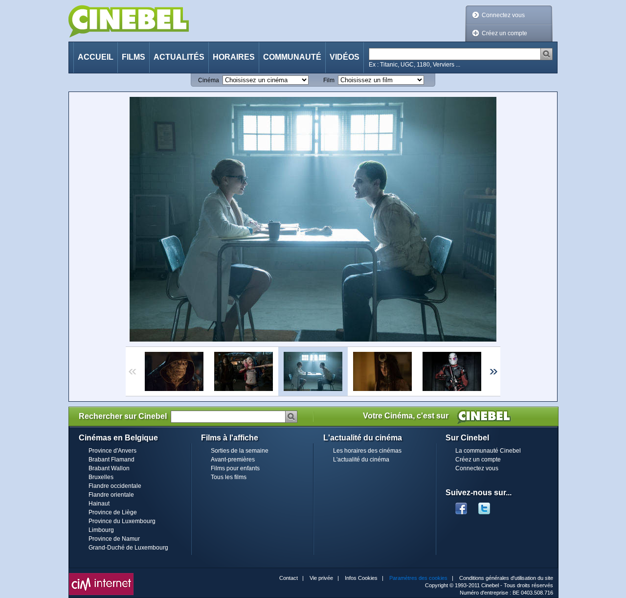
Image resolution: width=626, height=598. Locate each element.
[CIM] (101, 575)
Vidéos (344, 57)
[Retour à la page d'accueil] (128, 21)
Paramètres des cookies (418, 578)
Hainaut (99, 503)
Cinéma (208, 80)
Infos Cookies (361, 578)
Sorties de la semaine (239, 450)
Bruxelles (101, 477)
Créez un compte (504, 33)
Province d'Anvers (112, 450)
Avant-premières (233, 459)
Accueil (95, 57)
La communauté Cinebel (488, 450)
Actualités (179, 57)
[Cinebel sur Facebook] (461, 505)
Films (133, 57)
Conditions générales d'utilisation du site (506, 578)
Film (329, 80)
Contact (288, 578)
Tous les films (228, 477)
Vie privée (321, 578)
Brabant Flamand (111, 459)
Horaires (234, 57)
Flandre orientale (111, 494)
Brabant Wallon (109, 468)
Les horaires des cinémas (367, 450)
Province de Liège (113, 512)
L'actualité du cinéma (361, 459)
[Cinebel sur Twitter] (489, 505)
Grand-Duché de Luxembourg (128, 547)
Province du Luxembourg (122, 521)
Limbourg (101, 530)
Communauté (292, 57)
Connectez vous (503, 15)
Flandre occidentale (115, 486)
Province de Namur (114, 538)
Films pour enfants (235, 468)
